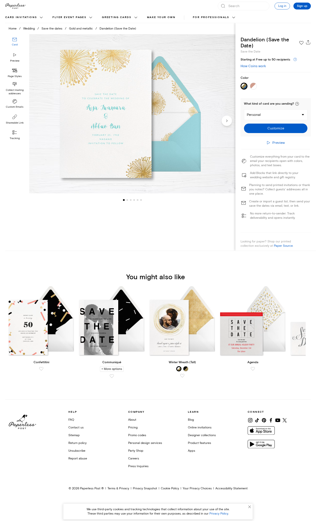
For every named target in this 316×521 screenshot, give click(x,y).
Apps (191, 451)
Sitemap (74, 435)
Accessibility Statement (231, 488)
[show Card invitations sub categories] (41, 17)
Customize (275, 128)
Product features (199, 443)
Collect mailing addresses (15, 91)
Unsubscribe (76, 451)
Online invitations (200, 427)
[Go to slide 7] (141, 200)
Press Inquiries (138, 466)
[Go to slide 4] (131, 200)
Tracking (15, 138)
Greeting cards (117, 17)
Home (13, 28)
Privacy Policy (218, 513)
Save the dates (51, 28)
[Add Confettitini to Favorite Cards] (41, 368)
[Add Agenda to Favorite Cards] (252, 368)
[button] (297, 104)
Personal (254, 115)
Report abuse (77, 458)
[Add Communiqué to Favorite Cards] (111, 376)
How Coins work (253, 66)
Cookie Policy (170, 488)
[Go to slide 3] (127, 200)
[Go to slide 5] (134, 200)
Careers (133, 458)
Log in (282, 6)
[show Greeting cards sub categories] (135, 17)
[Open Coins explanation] (295, 59)
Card (15, 44)
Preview (14, 60)
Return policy (77, 443)
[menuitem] (24, 17)
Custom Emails (14, 107)
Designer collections (202, 435)
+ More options (111, 369)
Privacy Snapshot (145, 488)
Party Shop (135, 451)
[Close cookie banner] (249, 506)
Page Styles (15, 76)
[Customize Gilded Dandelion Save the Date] (132, 114)
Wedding (29, 28)
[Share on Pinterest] (264, 420)
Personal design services (145, 443)
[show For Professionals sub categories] (233, 17)
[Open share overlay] (308, 42)
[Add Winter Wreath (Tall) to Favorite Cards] (182, 375)
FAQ (71, 420)
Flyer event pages (69, 17)
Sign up (302, 6)
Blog (191, 420)
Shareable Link (15, 122)
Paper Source (283, 246)
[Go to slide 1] (124, 200)
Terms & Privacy (118, 488)
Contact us (76, 427)
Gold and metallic (81, 28)
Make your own (161, 17)
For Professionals (211, 17)
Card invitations (21, 17)
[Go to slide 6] (137, 200)
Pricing (133, 427)
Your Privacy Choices (197, 488)
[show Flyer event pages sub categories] (90, 17)
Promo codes (137, 435)
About (132, 420)
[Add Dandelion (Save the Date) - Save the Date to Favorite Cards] (301, 42)
